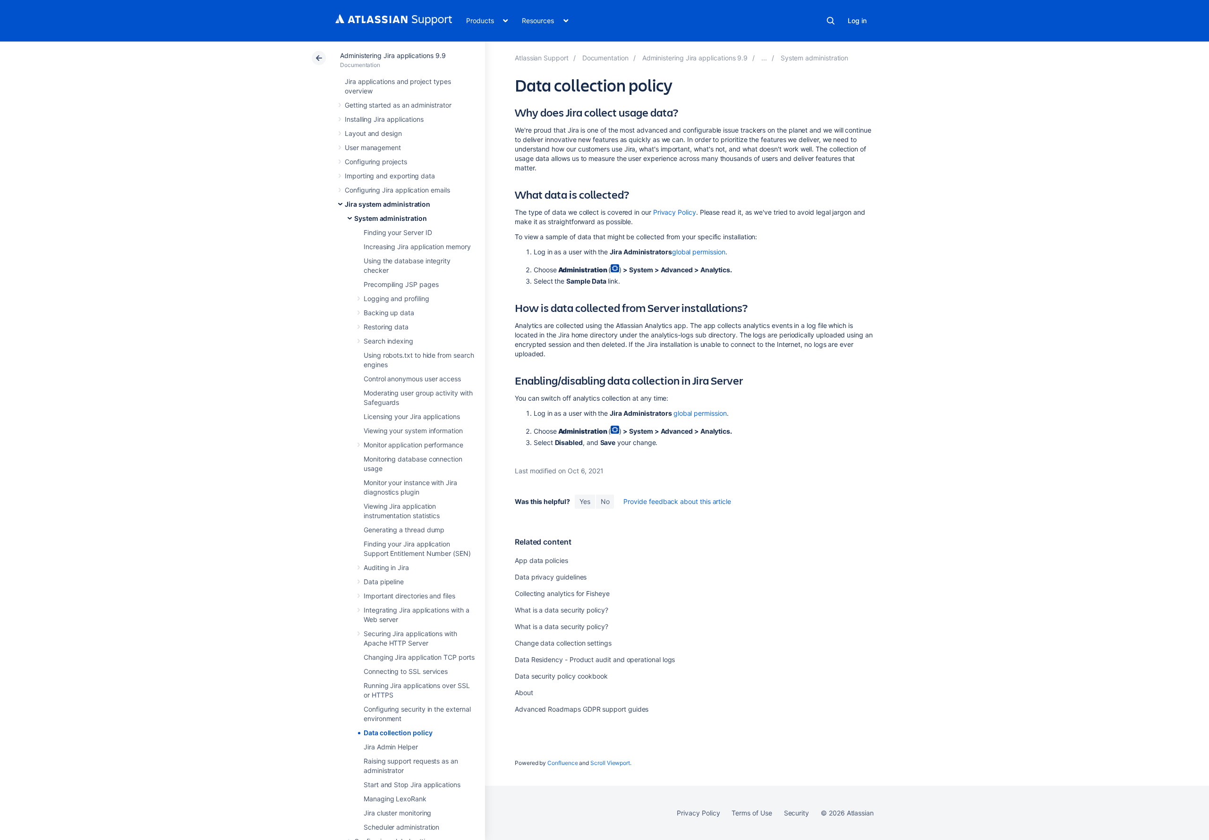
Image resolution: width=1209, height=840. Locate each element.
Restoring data (386, 327)
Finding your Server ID (398, 232)
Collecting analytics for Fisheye (562, 593)
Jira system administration (387, 204)
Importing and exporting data (390, 176)
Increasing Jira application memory (417, 247)
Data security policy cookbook (561, 676)
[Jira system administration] (764, 58)
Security (796, 813)
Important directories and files (409, 596)
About (524, 693)
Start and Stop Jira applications (412, 785)
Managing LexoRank (395, 799)
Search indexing (388, 341)
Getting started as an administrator (398, 105)
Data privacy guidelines (551, 577)
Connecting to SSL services (406, 671)
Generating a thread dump (404, 530)
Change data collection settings (563, 643)
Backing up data (389, 313)
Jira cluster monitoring (397, 813)
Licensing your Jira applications (412, 416)
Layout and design (373, 133)
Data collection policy (398, 733)
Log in (857, 21)
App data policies (541, 560)
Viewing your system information (413, 431)
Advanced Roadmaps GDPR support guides (581, 709)
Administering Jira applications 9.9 (393, 55)
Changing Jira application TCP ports (419, 657)
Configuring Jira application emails (397, 190)
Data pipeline (384, 582)
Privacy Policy (674, 212)
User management (373, 147)
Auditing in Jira (386, 567)
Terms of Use (752, 813)
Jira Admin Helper (391, 747)
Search (830, 20)
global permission (698, 252)
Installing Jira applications (384, 119)
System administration (390, 218)
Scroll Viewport (610, 762)
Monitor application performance (413, 445)
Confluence (562, 762)
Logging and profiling (396, 298)
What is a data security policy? (561, 610)
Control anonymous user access (412, 379)
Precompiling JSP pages (401, 284)
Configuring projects (376, 162)
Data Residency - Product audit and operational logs (595, 659)
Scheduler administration (401, 827)
